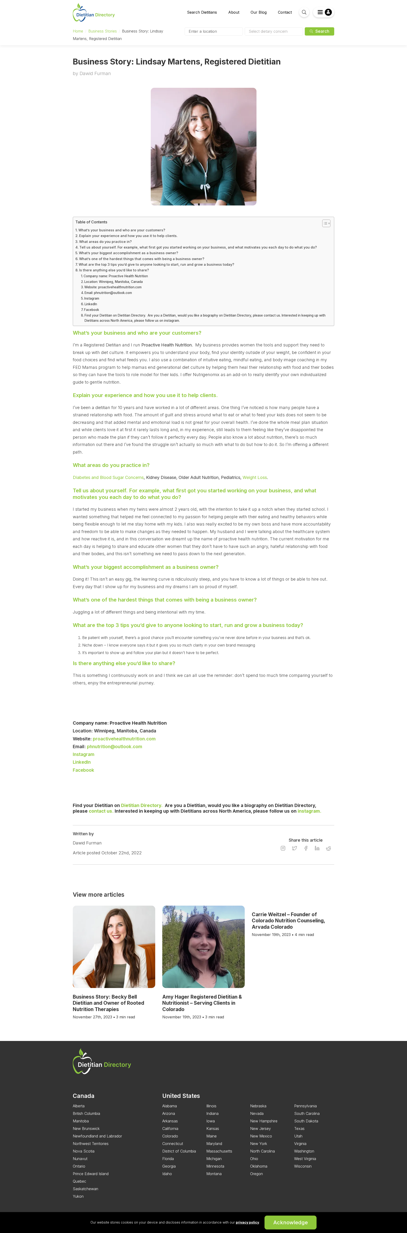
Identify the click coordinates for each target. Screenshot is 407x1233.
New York (258, 1143)
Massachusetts (219, 1151)
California (170, 1128)
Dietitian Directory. (142, 805)
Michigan (214, 1158)
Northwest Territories (91, 1143)
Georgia (169, 1166)
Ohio (254, 1158)
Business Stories (102, 31)
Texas (299, 1128)
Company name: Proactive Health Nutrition (116, 276)
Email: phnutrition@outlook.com (108, 293)
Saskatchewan (85, 1188)
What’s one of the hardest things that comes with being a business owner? (141, 259)
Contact (285, 12)
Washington (304, 1151)
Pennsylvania (305, 1106)
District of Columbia (179, 1151)
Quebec (79, 1181)
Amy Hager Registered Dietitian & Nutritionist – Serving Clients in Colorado (202, 1003)
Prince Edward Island (91, 1173)
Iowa (210, 1121)
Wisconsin (303, 1166)
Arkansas (170, 1121)
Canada (83, 1095)
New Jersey (260, 1128)
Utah (298, 1136)
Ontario (79, 1166)
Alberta (79, 1106)
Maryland (214, 1143)
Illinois (211, 1106)
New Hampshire (263, 1121)
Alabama (169, 1106)
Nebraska (258, 1106)
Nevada (257, 1113)
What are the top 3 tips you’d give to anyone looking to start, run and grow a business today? (156, 264)
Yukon (78, 1196)
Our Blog (259, 12)
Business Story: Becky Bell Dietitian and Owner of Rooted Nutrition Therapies (108, 1003)
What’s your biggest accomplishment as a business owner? (128, 253)
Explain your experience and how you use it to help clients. (129, 236)
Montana (214, 1173)
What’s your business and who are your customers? (121, 230)
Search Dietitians (202, 12)
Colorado (170, 1136)
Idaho (167, 1173)
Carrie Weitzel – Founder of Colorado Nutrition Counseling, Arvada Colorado (288, 921)
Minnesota (215, 1166)
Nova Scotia (83, 1151)
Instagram (91, 298)
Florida (168, 1158)
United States (181, 1095)
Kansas (212, 1128)
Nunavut (80, 1158)
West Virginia (305, 1158)
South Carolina (307, 1113)
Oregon (256, 1173)
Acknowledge (290, 1222)
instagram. (309, 811)
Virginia (300, 1143)
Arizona (168, 1113)
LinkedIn (91, 304)
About (233, 12)
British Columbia (86, 1113)
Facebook (92, 310)
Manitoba (81, 1121)
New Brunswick (86, 1128)
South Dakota (306, 1121)
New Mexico (261, 1136)
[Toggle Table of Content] (324, 223)
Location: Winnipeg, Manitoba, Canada (113, 282)
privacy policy (247, 1222)
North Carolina (262, 1151)
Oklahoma (258, 1166)
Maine (211, 1136)
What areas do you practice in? (105, 242)
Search (321, 31)
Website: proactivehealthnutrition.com (113, 287)
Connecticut (172, 1143)
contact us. (101, 811)
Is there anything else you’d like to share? (114, 270)
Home (78, 31)
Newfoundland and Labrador (97, 1136)
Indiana (212, 1113)
